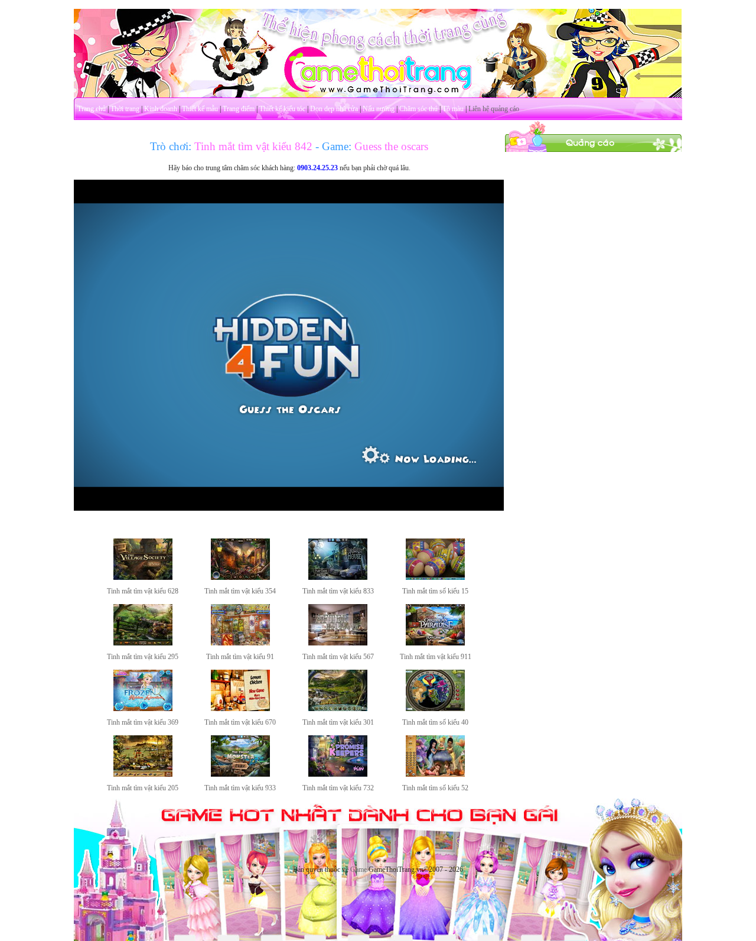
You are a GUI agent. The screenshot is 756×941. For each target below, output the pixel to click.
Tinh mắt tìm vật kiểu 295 (142, 657)
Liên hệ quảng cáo (493, 109)
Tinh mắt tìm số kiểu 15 (435, 591)
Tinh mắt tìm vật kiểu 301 (338, 722)
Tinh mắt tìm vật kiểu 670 (240, 722)
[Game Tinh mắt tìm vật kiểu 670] (240, 709)
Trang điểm (239, 109)
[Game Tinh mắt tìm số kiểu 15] (435, 577)
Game (358, 869)
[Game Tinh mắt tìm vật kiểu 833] (337, 577)
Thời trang (124, 109)
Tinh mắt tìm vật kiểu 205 (142, 788)
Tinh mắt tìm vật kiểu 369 (142, 722)
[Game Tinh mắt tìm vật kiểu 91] (240, 643)
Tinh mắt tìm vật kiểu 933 (240, 788)
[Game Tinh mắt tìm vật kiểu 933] (240, 774)
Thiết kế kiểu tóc (282, 109)
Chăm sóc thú (418, 109)
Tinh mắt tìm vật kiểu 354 (240, 591)
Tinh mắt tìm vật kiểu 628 (142, 591)
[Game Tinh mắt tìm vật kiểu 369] (142, 709)
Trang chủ (91, 109)
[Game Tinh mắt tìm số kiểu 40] (435, 709)
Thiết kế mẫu (200, 109)
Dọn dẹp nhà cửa (334, 109)
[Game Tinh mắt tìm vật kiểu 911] (435, 643)
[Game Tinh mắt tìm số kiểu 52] (435, 774)
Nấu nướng (379, 109)
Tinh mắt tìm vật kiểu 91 (240, 657)
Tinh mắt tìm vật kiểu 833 (338, 591)
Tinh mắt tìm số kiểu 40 (435, 722)
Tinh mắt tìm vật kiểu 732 (338, 788)
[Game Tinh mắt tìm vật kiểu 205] (142, 774)
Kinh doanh (160, 109)
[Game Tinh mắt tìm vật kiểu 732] (337, 774)
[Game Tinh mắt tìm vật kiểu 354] (240, 577)
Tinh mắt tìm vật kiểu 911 (435, 657)
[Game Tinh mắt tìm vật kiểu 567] (337, 643)
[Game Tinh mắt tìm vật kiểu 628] (142, 577)
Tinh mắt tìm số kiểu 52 (435, 788)
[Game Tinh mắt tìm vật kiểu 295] (142, 643)
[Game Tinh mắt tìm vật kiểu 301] (337, 709)
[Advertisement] (593, 329)
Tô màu (453, 109)
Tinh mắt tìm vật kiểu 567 (338, 657)
